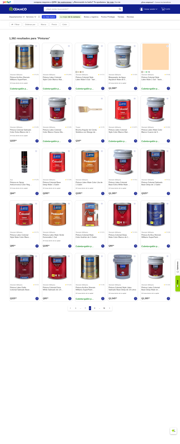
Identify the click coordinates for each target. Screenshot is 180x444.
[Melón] (142, 72)
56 (104, 308)
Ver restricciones (60, 2)
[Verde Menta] (146, 72)
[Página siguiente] (109, 308)
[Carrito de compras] (165, 9)
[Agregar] (37, 88)
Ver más (105, 2)
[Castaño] (80, 72)
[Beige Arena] (78, 72)
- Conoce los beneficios (156, 2)
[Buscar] (120, 9)
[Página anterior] (70, 308)
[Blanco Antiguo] (76, 72)
